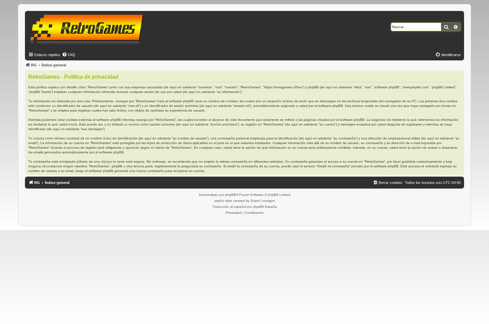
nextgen (268, 200)
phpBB (230, 195)
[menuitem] (68, 55)
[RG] (89, 30)
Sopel (254, 200)
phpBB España (265, 206)
